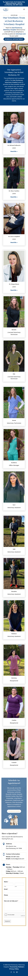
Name (6, 881)
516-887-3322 (15, 856)
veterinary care (21, 34)
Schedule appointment (14, 39)
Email (6, 889)
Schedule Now (14, 811)
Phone (6, 895)
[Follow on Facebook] (11, 972)
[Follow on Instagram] (17, 972)
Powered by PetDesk (17, 967)
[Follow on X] (14, 972)
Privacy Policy (14, 969)
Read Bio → (14, 151)
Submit (7, 921)
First (5, 886)
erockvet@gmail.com (17, 859)
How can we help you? (11, 901)
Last (16, 886)
